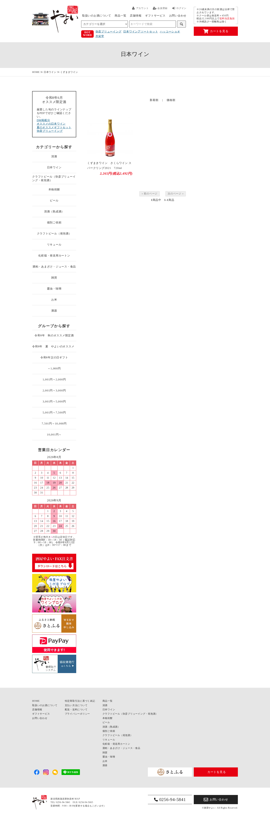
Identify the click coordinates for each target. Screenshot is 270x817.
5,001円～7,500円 (54, 412)
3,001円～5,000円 (54, 401)
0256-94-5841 (172, 799)
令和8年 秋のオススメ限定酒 (54, 335)
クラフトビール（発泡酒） (54, 233)
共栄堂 (100, 36)
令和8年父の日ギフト (54, 357)
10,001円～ (54, 434)
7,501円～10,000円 (54, 423)
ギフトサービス (155, 15)
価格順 (171, 100)
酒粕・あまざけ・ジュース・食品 (54, 266)
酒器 (54, 310)
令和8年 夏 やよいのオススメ (54, 346)
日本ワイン (50, 72)
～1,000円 (54, 368)
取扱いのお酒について (96, 15)
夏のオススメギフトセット (54, 127)
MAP (77, 799)
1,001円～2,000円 (54, 379)
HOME (36, 72)
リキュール (54, 244)
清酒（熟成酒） (54, 211)
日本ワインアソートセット (140, 31)
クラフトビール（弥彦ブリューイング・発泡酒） (53, 178)
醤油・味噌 (54, 288)
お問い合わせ (178, 15)
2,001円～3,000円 (54, 390)
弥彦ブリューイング (109, 31)
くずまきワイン (69, 72)
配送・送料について (76, 709)
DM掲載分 (43, 120)
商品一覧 (120, 15)
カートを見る (219, 31)
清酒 (54, 156)
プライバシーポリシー (77, 713)
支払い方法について (76, 705)
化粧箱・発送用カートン (54, 255)
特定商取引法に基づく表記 (80, 700)
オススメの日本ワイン (51, 123)
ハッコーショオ (170, 31)
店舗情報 (135, 15)
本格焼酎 (54, 189)
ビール (54, 200)
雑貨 (54, 277)
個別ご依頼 (54, 222)
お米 (54, 299)
